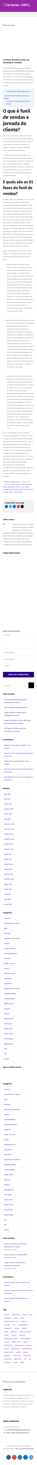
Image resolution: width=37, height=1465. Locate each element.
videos (22, 1362)
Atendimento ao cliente (12, 923)
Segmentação (11, 487)
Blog (5, 928)
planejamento (15, 1349)
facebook (24, 1328)
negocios (7, 1009)
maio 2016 (7, 894)
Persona (7, 1014)
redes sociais (27, 1355)
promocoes (7, 1355)
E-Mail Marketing (9, 948)
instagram (22, 1335)
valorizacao (7, 1362)
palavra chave (8, 1345)
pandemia (29, 1345)
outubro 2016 (8, 874)
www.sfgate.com (9, 777)
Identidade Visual (10, 973)
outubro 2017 (8, 844)
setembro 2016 (9, 879)
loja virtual (7, 983)
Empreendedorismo (10, 953)
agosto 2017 (8, 854)
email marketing (23, 1325)
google (6, 1331)
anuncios (6, 1314)
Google (6, 968)
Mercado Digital (9, 998)
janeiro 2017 (8, 869)
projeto (18, 1352)
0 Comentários (18, 492)
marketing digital (25, 1338)
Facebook (7, 958)
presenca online (9, 1352)
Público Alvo (8, 1029)
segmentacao (18, 1359)
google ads (14, 1331)
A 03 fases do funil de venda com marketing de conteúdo (15, 729)
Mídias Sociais (9, 1004)
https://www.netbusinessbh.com (18, 1433)
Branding (7, 933)
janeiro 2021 (8, 814)
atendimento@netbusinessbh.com (19, 1430)
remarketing (7, 1359)
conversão (6, 489)
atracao (27, 487)
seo (25, 1359)
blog (30, 1314)
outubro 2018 (8, 834)
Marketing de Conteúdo (18, 484)
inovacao (14, 1335)
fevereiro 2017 (8, 864)
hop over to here (9, 753)
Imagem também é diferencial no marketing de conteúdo (15, 714)
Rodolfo (6, 745)
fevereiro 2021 (8, 809)
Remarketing (8, 1039)
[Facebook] (7, 1072)
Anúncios (7, 918)
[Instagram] (18, 1072)
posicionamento (27, 1349)
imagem (6, 1335)
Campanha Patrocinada (12, 938)
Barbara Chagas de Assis (12, 482)
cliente (15, 1318)
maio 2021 (7, 794)
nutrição (5, 492)
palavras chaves (19, 1345)
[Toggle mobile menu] (33, 9)
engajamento (8, 1328)
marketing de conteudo (26, 489)
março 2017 (8, 859)
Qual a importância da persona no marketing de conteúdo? (15, 701)
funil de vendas (14, 489)
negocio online (16, 1342)
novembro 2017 (9, 839)
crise (14, 1325)
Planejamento (8, 1019)
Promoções (8, 1024)
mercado (6, 1342)
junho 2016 (7, 889)
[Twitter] (29, 1072)
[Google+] (13, 1072)
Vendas (18, 487)
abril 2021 (7, 799)
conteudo (24, 1321)
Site (5, 1054)
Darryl (6, 761)
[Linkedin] (24, 1072)
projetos (25, 1352)
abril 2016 (7, 899)
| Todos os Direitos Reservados (24, 1449)
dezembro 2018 (9, 824)
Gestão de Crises (9, 963)
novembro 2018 (9, 829)
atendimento (16, 1314)
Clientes (6, 943)
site (30, 1359)
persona (6, 1349)
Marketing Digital (9, 993)
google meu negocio (26, 1331)
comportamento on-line (11, 1321)
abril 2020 (7, 819)
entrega (16, 1328)
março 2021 (8, 804)
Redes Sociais (8, 1034)
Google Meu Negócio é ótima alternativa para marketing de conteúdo (17, 721)
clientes (22, 1318)
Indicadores (8, 978)
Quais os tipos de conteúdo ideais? (16, 707)
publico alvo (17, 1355)
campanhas (7, 1318)
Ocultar (28, 91)
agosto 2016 (8, 884)
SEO (5, 1049)
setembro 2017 (9, 849)
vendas (11, 492)
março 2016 (8, 904)
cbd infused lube (9, 769)
